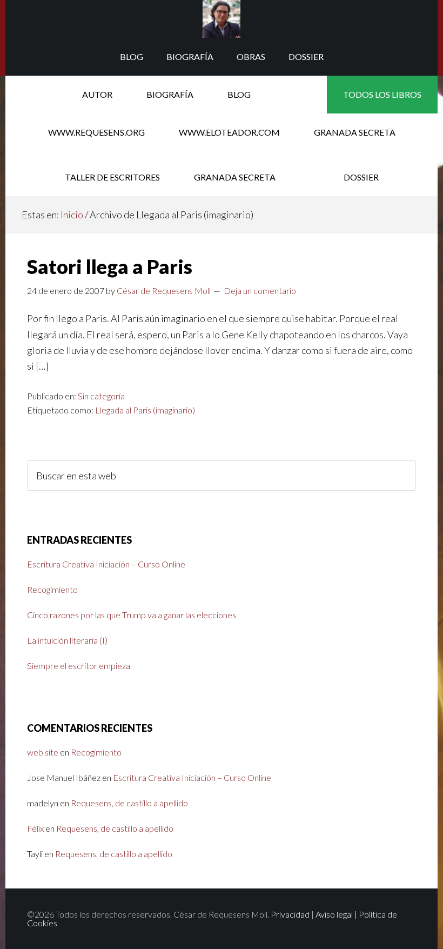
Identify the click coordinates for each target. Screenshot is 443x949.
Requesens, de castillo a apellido (129, 803)
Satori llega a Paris (109, 266)
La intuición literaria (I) (67, 640)
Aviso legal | (337, 914)
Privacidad (290, 914)
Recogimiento (52, 589)
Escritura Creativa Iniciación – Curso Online (106, 564)
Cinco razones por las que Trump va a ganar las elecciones (131, 615)
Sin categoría (101, 396)
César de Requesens (221, 19)
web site (42, 752)
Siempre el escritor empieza (78, 665)
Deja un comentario (260, 290)
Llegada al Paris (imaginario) (145, 410)
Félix (35, 828)
